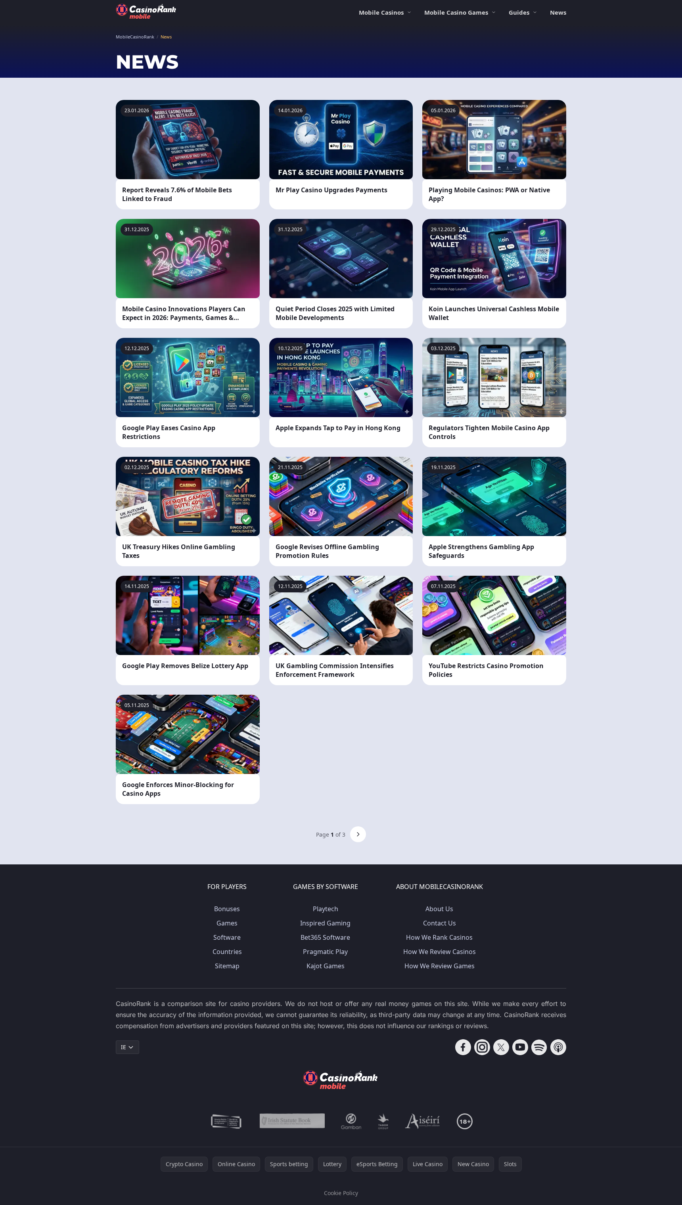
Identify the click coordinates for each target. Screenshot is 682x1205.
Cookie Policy (341, 1193)
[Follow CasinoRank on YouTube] (520, 1047)
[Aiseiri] (423, 1121)
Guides (519, 12)
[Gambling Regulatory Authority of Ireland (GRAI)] (227, 1121)
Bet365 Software (325, 937)
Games (227, 923)
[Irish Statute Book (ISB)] (292, 1121)
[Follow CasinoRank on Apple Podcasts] (558, 1047)
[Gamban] (351, 1121)
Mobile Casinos (381, 12)
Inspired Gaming (325, 923)
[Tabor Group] (383, 1121)
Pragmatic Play (325, 951)
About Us (439, 908)
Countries (227, 951)
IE (123, 1047)
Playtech (325, 908)
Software (227, 937)
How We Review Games (439, 966)
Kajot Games (326, 966)
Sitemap (227, 966)
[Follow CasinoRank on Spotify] (539, 1047)
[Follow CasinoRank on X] (501, 1047)
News (558, 12)
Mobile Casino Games (456, 12)
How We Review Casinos (439, 951)
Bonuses (227, 908)
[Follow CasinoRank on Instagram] (482, 1047)
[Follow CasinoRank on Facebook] (463, 1047)
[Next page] (358, 834)
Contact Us (439, 923)
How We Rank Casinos (439, 937)
